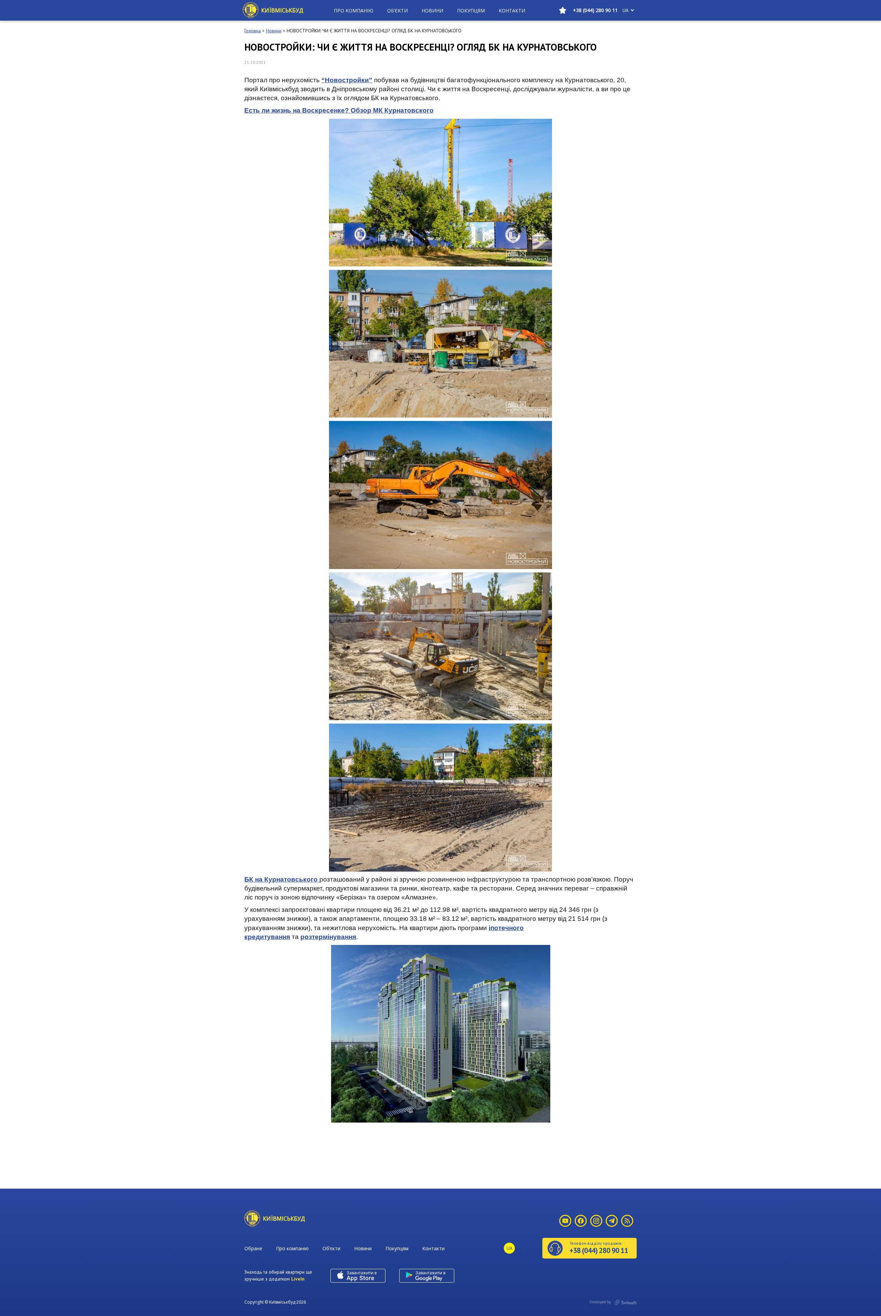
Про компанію (353, 10)
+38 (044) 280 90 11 (595, 10)
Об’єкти (397, 10)
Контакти (512, 10)
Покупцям (471, 10)
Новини (432, 10)
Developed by (601, 1301)
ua (625, 10)
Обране (253, 1248)
